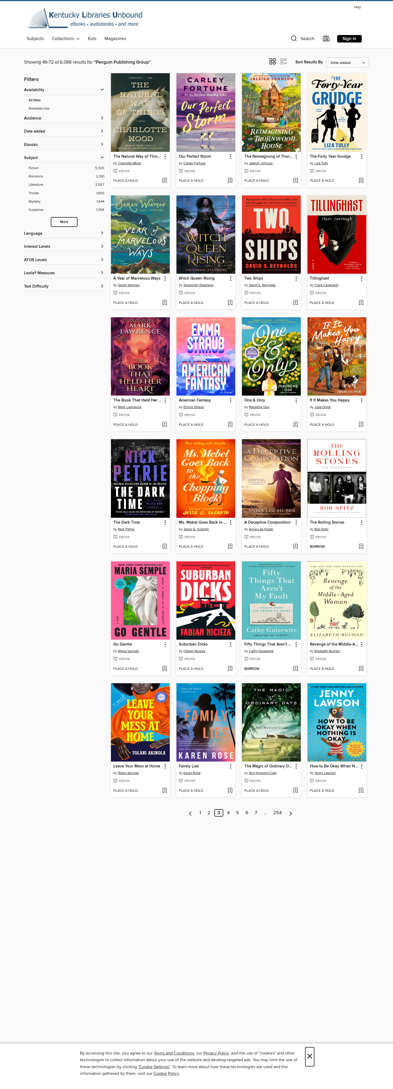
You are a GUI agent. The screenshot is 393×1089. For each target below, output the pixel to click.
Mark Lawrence (129, 407)
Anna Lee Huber (261, 529)
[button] (302, 39)
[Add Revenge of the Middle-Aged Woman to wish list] (361, 669)
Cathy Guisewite (261, 651)
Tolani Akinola (128, 773)
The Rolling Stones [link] (327, 522)
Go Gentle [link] (122, 644)
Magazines (115, 39)
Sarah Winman (129, 285)
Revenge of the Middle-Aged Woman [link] (334, 644)
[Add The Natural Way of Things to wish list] (164, 180)
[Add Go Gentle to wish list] (164, 669)
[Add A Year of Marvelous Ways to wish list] (164, 303)
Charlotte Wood (129, 163)
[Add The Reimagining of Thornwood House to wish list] (295, 180)
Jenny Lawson (325, 773)
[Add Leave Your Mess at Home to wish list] (164, 790)
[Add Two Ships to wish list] (295, 303)
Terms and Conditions (174, 1053)
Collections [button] (64, 39)
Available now (39, 108)
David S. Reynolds (262, 285)
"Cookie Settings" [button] (154, 1066)
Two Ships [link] (253, 278)
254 (277, 813)
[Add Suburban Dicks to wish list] (230, 669)
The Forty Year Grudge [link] (330, 156)
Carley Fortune (194, 163)
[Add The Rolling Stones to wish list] (361, 546)
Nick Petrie (126, 529)
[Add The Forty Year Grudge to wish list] (361, 180)
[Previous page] (190, 813)
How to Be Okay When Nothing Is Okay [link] (334, 766)
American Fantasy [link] (195, 400)
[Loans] (326, 39)
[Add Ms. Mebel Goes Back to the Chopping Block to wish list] (230, 546)
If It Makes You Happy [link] (330, 400)
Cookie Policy (166, 1073)
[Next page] (291, 813)
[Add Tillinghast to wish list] (361, 303)
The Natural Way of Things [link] (137, 156)
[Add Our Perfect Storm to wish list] (230, 180)
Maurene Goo (259, 407)
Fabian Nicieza (194, 651)
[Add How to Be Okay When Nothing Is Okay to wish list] (361, 790)
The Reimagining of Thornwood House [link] (268, 156)
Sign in (349, 39)
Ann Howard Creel (262, 773)
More (64, 222)
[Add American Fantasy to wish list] (230, 425)
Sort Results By (309, 62)
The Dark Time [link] (126, 522)
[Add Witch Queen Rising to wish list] (230, 303)
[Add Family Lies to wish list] (230, 790)
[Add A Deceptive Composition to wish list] (295, 546)
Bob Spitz (321, 529)
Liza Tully (321, 163)
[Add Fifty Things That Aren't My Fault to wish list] (295, 669)
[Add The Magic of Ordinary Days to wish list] (295, 790)
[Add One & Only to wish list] (295, 425)
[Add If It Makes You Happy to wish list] (361, 425)
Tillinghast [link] (319, 278)
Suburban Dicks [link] (193, 644)
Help (357, 7)
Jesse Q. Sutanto (196, 529)
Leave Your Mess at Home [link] (136, 766)
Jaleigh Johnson (261, 163)
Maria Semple (128, 651)
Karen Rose (192, 773)
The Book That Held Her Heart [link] (137, 400)
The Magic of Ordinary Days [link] (268, 766)
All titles (35, 100)
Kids (92, 39)
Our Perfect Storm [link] (195, 156)
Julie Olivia (322, 407)
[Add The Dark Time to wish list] (164, 546)
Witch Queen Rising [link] (197, 278)
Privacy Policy (216, 1053)
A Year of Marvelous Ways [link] (136, 278)
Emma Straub (193, 407)
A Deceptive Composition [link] (267, 522)
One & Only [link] (254, 400)
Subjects (35, 39)
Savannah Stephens (198, 285)
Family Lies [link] (189, 766)
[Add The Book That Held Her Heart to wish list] (164, 425)
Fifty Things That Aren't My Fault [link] (268, 644)
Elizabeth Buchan (327, 651)
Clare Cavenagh (326, 285)
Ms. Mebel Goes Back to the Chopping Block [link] (203, 522)
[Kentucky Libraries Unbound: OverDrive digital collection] (85, 18)
